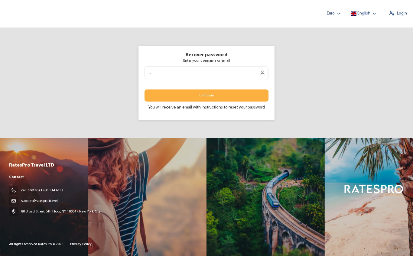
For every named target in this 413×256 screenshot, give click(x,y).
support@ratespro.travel (39, 201)
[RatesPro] (373, 189)
